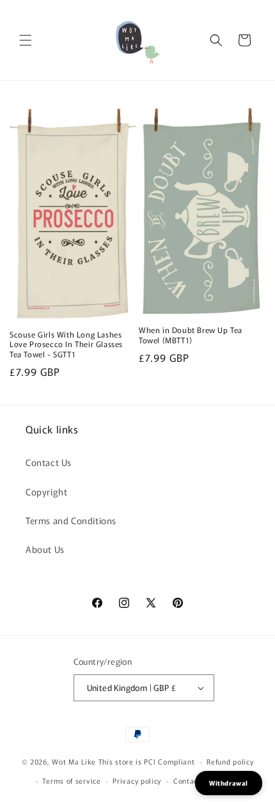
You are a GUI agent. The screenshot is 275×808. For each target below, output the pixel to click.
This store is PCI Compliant (146, 761)
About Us (45, 549)
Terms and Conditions (71, 520)
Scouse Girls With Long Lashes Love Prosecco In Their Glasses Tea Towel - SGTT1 (66, 344)
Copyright (46, 491)
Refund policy (230, 761)
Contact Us (49, 462)
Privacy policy (137, 780)
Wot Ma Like (75, 761)
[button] (26, 40)
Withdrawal (228, 783)
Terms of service (71, 780)
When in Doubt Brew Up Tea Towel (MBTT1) (190, 335)
